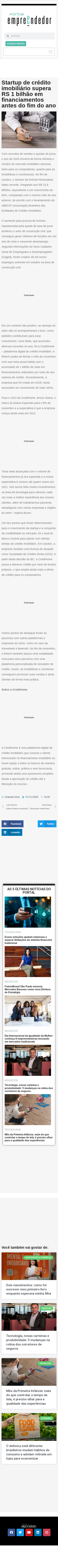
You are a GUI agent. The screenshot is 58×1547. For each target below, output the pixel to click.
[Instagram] (46, 1532)
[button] (13, 823)
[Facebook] (11, 1532)
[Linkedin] (38, 1532)
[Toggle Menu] (50, 51)
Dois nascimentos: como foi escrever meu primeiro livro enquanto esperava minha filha (28, 1289)
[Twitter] (20, 1532)
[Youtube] (29, 1532)
